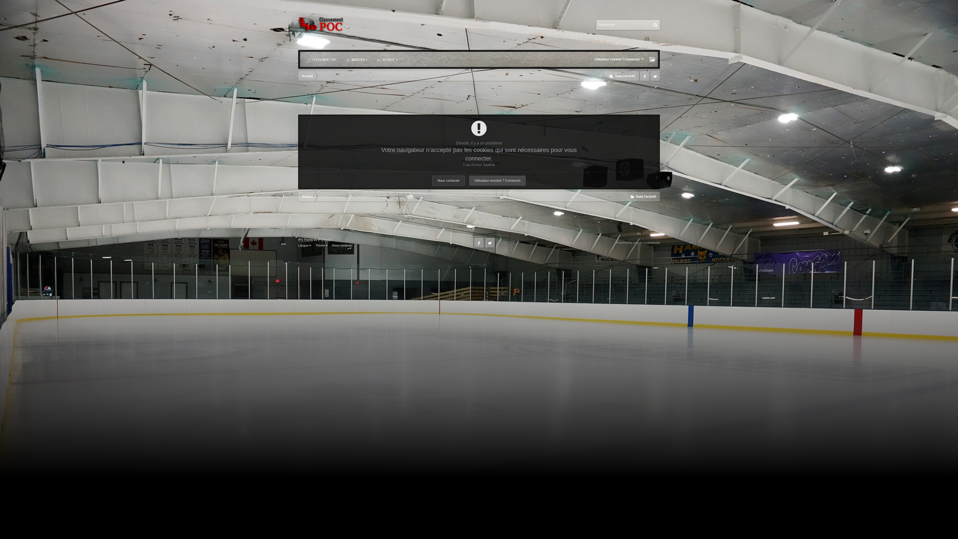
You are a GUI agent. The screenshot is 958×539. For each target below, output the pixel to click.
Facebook (644, 76)
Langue (303, 245)
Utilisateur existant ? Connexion (618, 59)
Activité (388, 59)
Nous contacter (449, 180)
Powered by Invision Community (638, 243)
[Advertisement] (479, 98)
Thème (321, 245)
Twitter (655, 76)
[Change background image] (652, 59)
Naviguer (357, 59)
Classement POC (324, 59)
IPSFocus (324, 240)
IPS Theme (305, 240)
